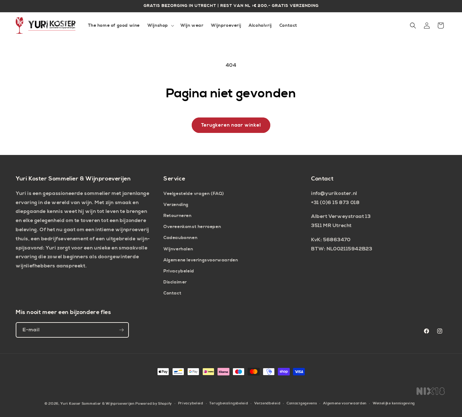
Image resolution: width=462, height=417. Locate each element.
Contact (172, 293)
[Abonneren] (121, 330)
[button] (160, 25)
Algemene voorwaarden (344, 403)
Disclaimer (175, 282)
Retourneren (177, 216)
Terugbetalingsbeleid (228, 403)
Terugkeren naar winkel (231, 125)
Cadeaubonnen (180, 238)
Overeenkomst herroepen (192, 227)
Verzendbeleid (267, 403)
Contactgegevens (302, 403)
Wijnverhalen (178, 249)
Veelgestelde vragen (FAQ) (193, 194)
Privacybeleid (178, 271)
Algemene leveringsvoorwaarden (200, 260)
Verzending (176, 205)
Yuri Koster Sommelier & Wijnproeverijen (97, 404)
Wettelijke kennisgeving (394, 403)
